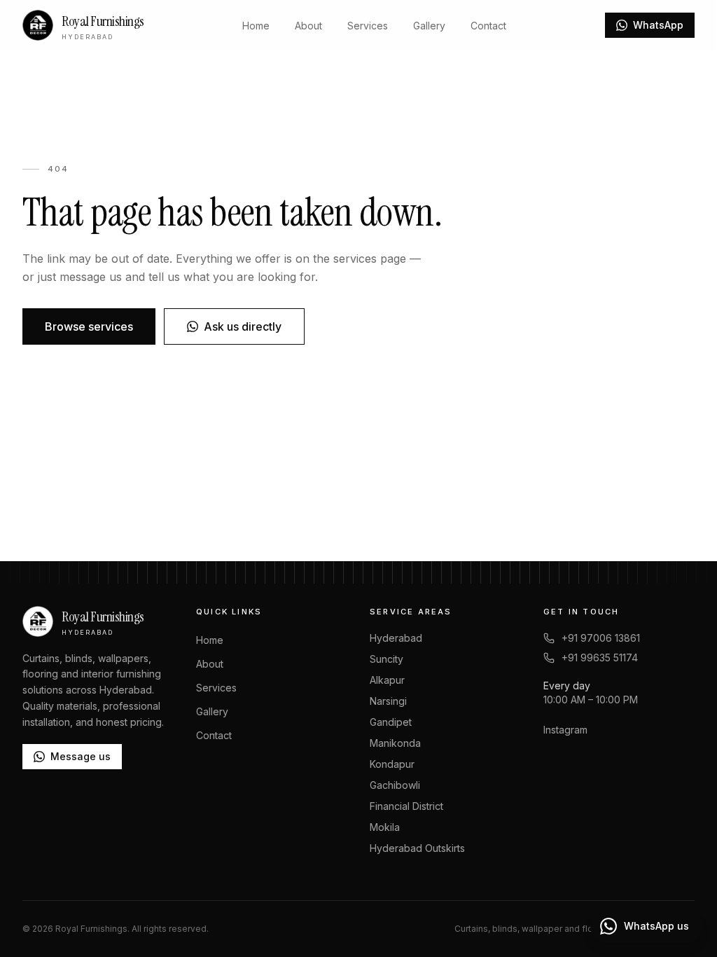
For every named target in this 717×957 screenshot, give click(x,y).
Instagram (565, 730)
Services (367, 26)
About (308, 26)
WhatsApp (658, 25)
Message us (80, 756)
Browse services (89, 326)
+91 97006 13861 (601, 638)
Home (256, 26)
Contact (488, 26)
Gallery (429, 26)
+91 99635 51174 (600, 657)
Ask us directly (242, 326)
